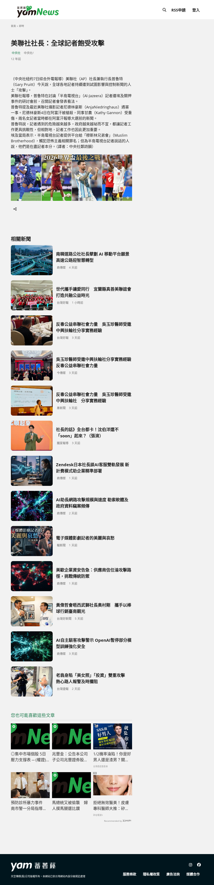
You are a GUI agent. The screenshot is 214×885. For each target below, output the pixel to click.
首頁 (13, 26)
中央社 (16, 53)
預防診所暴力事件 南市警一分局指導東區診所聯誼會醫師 (29, 806)
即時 (21, 26)
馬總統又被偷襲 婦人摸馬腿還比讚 (70, 805)
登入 (196, 10)
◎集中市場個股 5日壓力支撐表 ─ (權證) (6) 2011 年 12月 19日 (28, 757)
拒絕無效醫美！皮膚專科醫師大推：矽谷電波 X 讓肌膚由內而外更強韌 (111, 806)
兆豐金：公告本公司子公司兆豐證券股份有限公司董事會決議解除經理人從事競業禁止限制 (70, 757)
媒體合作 (193, 874)
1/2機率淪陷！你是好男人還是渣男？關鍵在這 (112, 757)
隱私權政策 (151, 874)
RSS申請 (178, 10)
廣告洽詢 (173, 874)
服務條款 (129, 874)
